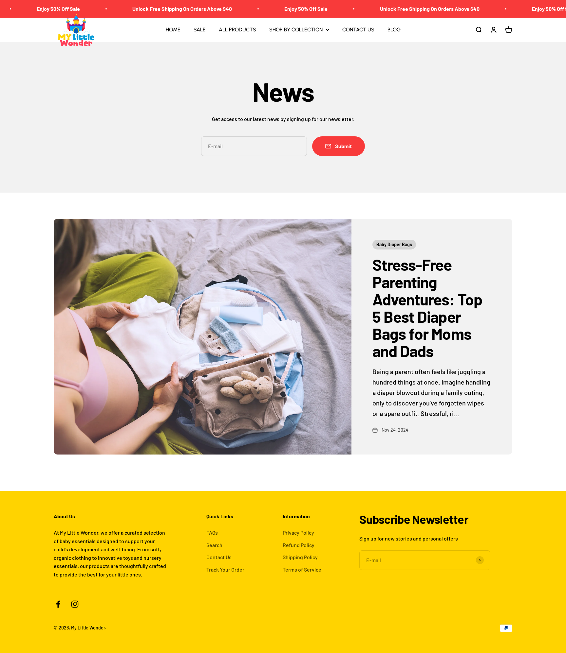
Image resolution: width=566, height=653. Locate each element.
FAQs (212, 532)
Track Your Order (225, 569)
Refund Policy (298, 545)
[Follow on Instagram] (74, 604)
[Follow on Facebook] (58, 604)
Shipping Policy (300, 557)
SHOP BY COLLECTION (296, 29)
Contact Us (219, 557)
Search (214, 545)
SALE (200, 29)
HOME (173, 29)
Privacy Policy (298, 532)
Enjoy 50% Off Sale (39, 9)
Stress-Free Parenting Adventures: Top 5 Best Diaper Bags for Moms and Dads (427, 307)
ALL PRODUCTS (237, 29)
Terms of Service (302, 569)
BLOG (394, 29)
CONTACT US (358, 29)
